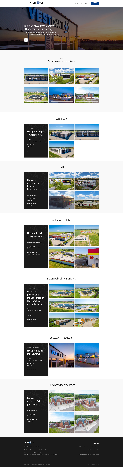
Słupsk (56, 3)
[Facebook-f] (25, 458)
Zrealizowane (84, 3)
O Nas (76, 3)
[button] (95, 3)
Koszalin (48, 3)
